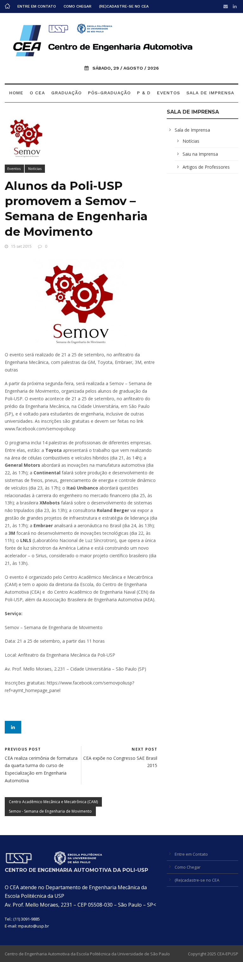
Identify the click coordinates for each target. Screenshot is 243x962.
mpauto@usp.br (33, 926)
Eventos (168, 92)
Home (16, 92)
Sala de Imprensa (210, 92)
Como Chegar (77, 6)
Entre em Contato (36, 6)
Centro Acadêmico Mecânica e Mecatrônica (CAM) (53, 801)
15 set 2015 (21, 246)
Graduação (66, 92)
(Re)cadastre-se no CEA (124, 6)
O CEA (37, 92)
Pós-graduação (109, 92)
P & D (144, 92)
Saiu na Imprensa (200, 154)
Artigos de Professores (206, 167)
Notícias (34, 168)
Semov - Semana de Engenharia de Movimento (50, 811)
